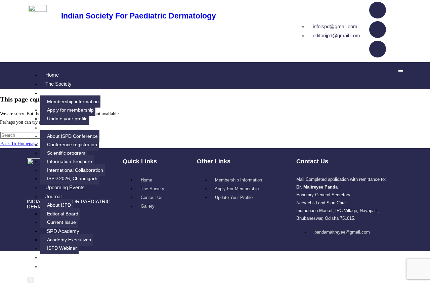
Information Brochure (69, 161)
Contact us (57, 257)
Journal (53, 196)
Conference (58, 127)
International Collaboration (75, 170)
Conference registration (72, 144)
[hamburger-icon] (400, 71)
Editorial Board (62, 213)
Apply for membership (70, 110)
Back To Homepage (19, 143)
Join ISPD (56, 93)
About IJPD (59, 205)
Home (52, 75)
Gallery (53, 266)
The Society (58, 84)
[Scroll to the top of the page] (2, 255)
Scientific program (66, 153)
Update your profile (67, 118)
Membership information (73, 101)
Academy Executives (69, 239)
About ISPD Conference (72, 136)
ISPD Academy (62, 231)
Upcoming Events (65, 187)
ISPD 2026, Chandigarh (72, 178)
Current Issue (61, 222)
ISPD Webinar (62, 248)
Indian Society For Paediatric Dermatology (138, 15)
